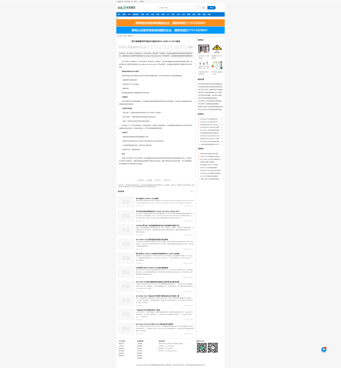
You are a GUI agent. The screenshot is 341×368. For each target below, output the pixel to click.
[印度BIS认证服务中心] (170, 26)
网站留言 (139, 353)
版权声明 (121, 348)
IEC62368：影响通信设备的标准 (208, 104)
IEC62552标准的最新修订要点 (207, 98)
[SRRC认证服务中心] (117, 18)
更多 (192, 191)
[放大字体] (189, 47)
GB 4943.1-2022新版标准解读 (208, 167)
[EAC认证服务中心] (170, 33)
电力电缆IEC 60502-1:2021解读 (209, 164)
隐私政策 (121, 355)
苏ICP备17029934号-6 (179, 365)
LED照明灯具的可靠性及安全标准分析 (210, 87)
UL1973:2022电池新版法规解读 (209, 176)
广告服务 (139, 343)
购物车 (142, 1)
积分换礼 (139, 348)
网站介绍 (121, 343)
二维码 (135, 1)
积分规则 (121, 350)
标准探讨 (130, 35)
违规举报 (139, 358)
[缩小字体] (192, 47)
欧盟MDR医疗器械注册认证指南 (209, 153)
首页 (120, 35)
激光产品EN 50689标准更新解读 (210, 179)
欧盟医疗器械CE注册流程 (207, 162)
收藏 (151, 180)
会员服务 (139, 346)
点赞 (142, 180)
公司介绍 (121, 346)
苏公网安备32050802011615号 (196, 365)
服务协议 (121, 353)
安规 (125, 35)
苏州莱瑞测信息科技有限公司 (158, 365)
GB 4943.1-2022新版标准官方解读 (210, 156)
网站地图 (139, 355)
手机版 (128, 1)
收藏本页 (120, 1)
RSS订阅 (139, 350)
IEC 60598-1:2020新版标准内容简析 (210, 173)
